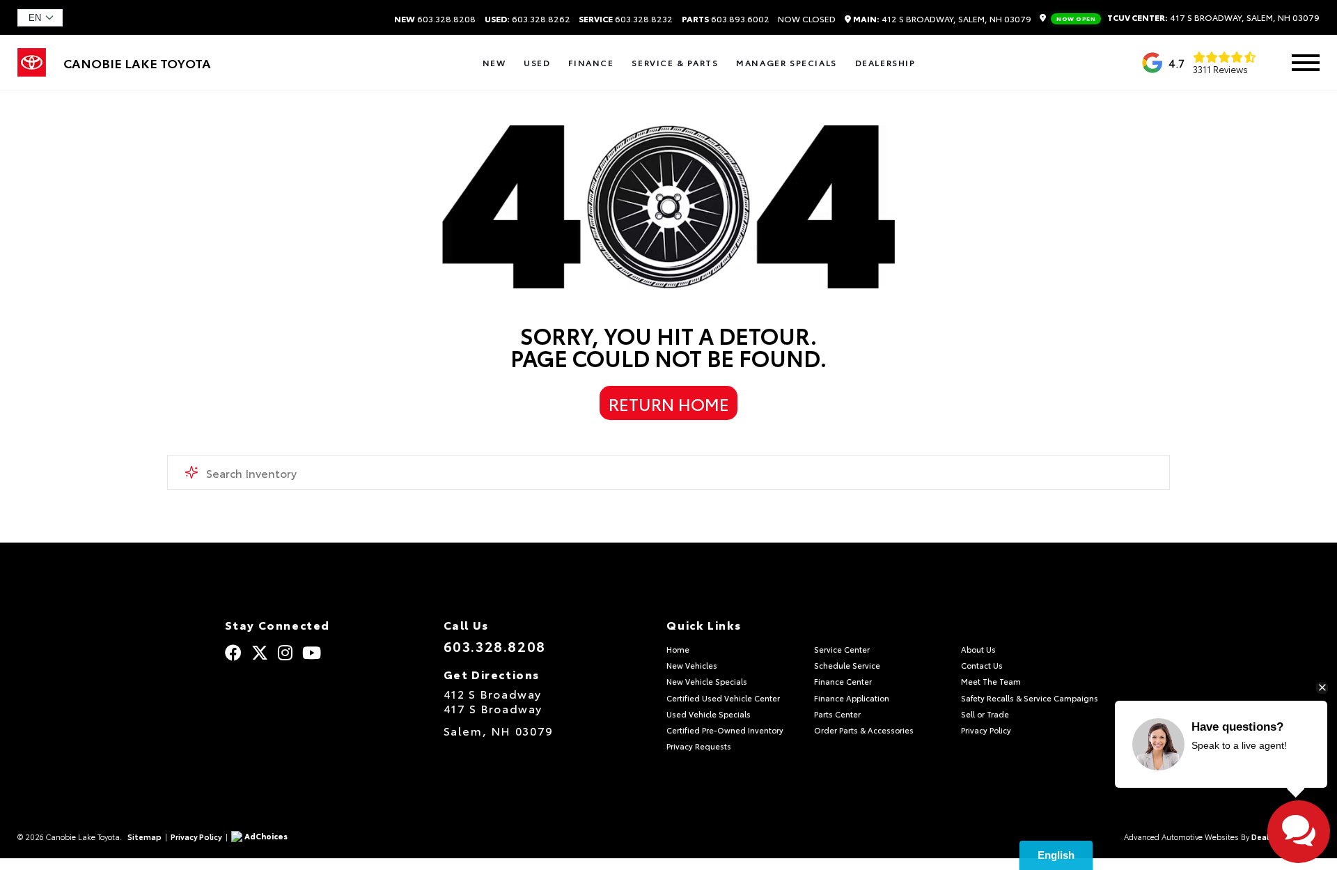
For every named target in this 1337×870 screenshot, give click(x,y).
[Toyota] (31, 71)
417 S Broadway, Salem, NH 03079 (1188, 18)
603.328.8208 (435, 19)
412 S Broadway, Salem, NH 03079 (942, 19)
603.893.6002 (725, 19)
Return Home (669, 403)
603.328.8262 (527, 19)
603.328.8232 (626, 19)
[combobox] (668, 472)
